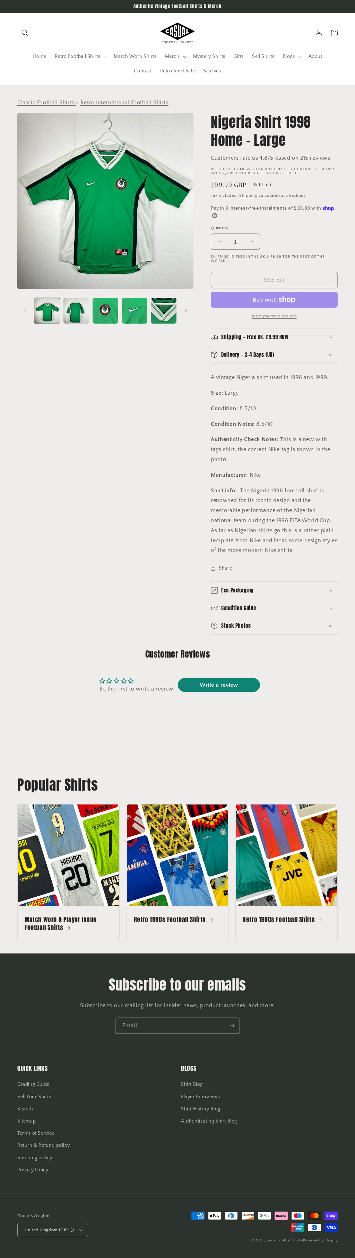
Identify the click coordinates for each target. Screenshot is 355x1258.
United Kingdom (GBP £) (49, 1230)
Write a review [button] (219, 685)
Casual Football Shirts (284, 1240)
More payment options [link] (274, 316)
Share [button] (225, 568)
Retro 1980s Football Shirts (279, 919)
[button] (25, 33)
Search (25, 1109)
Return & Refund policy (43, 1145)
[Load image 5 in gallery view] (163, 311)
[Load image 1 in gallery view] (47, 311)
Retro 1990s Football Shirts (170, 919)
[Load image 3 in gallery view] (105, 311)
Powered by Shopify (320, 1240)
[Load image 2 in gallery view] (76, 311)
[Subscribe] (232, 1026)
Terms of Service (36, 1133)
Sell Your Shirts (34, 1097)
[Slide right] (185, 310)
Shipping (248, 195)
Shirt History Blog (200, 1109)
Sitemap (26, 1121)
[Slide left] (25, 310)
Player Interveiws (200, 1097)
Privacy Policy (32, 1170)
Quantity (219, 228)
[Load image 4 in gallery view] (134, 311)
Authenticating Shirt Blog (209, 1121)
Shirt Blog (192, 1084)
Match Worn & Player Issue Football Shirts (61, 923)
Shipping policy (34, 1158)
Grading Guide (33, 1084)
